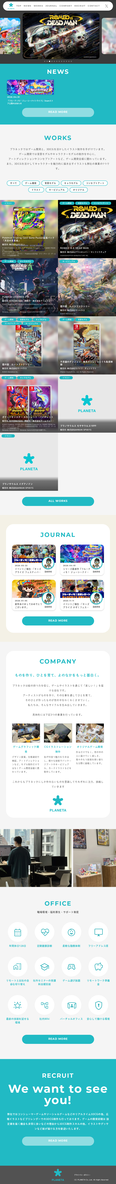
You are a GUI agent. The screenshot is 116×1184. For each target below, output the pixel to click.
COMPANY (66, 6)
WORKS (38, 6)
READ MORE (58, 112)
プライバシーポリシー (82, 1175)
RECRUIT (79, 6)
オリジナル (78, 190)
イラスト (36, 190)
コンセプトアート (95, 183)
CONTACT (94, 6)
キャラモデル (71, 183)
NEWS (27, 6)
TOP (18, 6)
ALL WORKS (58, 501)
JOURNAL (51, 6)
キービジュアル (57, 190)
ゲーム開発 (31, 183)
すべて (13, 183)
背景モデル (50, 183)
